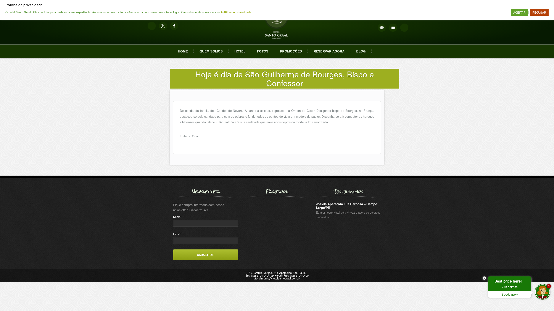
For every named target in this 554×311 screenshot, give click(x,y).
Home (183, 51)
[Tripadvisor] (382, 28)
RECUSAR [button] (539, 12)
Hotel (239, 51)
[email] (393, 27)
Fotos (262, 51)
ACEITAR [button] (519, 12)
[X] (163, 26)
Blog (361, 51)
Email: (177, 234)
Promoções (291, 51)
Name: (177, 217)
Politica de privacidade (236, 12)
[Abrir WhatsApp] (10, 300)
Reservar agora (329, 51)
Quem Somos (211, 51)
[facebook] (174, 26)
